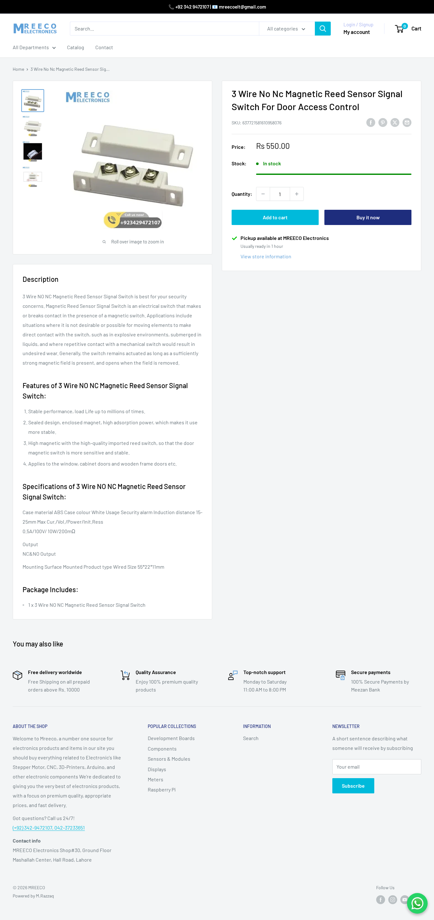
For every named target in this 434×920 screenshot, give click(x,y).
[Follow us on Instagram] (392, 899)
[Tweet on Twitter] (394, 122)
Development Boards (171, 738)
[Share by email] (407, 122)
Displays (157, 769)
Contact (104, 47)
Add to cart (275, 217)
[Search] (323, 29)
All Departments (31, 47)
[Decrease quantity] (263, 194)
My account (356, 32)
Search (251, 738)
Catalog (75, 47)
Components (162, 748)
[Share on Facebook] (370, 122)
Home (18, 69)
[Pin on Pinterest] (382, 122)
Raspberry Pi (162, 789)
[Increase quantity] (296, 194)
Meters (155, 779)
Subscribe (353, 786)
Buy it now (368, 217)
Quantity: (242, 194)
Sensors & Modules (169, 759)
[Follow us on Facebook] (380, 899)
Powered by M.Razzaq (33, 895)
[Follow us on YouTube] (404, 899)
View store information (266, 256)
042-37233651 (69, 827)
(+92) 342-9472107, (33, 827)
